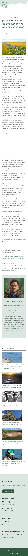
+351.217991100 (9, 504)
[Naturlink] (4, 4)
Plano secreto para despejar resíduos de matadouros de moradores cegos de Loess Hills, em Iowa (13, 443)
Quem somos (8, 491)
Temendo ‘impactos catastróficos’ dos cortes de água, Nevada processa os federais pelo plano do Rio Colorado (13, 366)
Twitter (7, 524)
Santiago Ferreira (7, 33)
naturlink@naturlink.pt (10, 502)
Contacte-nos (18, 550)
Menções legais (10, 550)
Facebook (7, 521)
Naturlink (16, 553)
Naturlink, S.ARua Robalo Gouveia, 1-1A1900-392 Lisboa (11, 508)
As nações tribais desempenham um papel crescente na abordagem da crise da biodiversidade (13, 268)
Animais (4, 14)
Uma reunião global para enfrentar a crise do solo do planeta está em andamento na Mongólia (13, 463)
